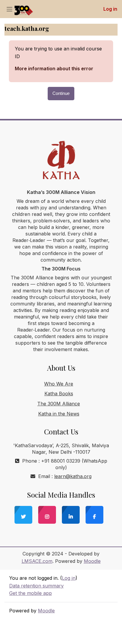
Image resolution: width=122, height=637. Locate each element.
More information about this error (54, 68)
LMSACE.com (37, 561)
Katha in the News (58, 414)
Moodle (92, 561)
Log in (110, 9)
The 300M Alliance (58, 404)
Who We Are (58, 384)
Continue (61, 93)
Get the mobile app (30, 593)
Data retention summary (36, 586)
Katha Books (58, 393)
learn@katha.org (73, 476)
